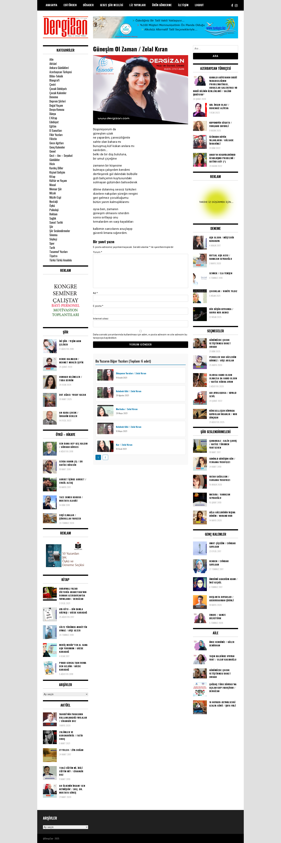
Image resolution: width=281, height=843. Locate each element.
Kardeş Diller (56, 168)
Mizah (52, 193)
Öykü (52, 205)
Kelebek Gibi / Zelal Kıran (128, 391)
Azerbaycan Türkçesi (60, 72)
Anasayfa (51, 5)
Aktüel (53, 63)
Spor (51, 243)
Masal (52, 185)
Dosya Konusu (56, 109)
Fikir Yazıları (56, 135)
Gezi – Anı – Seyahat (61, 155)
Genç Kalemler (57, 147)
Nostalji (53, 201)
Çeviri (52, 84)
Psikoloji (54, 210)
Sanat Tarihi (56, 222)
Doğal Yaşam (56, 105)
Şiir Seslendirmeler (59, 231)
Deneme (53, 97)
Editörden (70, 5)
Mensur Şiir (55, 189)
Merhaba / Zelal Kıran (127, 409)
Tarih (52, 247)
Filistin (53, 139)
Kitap (52, 176)
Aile (51, 59)
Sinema (53, 235)
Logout (199, 5)
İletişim (183, 5)
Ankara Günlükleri (59, 68)
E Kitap (53, 118)
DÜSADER (88, 5)
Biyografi (54, 80)
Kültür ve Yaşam (58, 180)
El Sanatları (55, 130)
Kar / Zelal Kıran (124, 444)
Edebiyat (54, 122)
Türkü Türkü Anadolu (60, 260)
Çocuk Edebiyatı (58, 89)
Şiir (51, 226)
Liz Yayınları (137, 5)
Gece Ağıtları (56, 143)
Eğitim (52, 126)
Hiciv (52, 164)
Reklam (53, 214)
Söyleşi (53, 239)
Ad (95, 293)
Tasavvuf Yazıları (58, 252)
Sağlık (52, 218)
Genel (52, 151)
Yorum (97, 252)
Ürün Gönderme (162, 5)
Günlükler (54, 160)
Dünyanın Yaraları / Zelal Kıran (131, 373)
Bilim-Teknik (56, 76)
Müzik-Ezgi (55, 197)
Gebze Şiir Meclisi (111, 5)
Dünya (52, 114)
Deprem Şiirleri (57, 101)
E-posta (98, 306)
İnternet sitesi (100, 318)
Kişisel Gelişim (57, 172)
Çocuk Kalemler (58, 93)
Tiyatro (53, 256)
